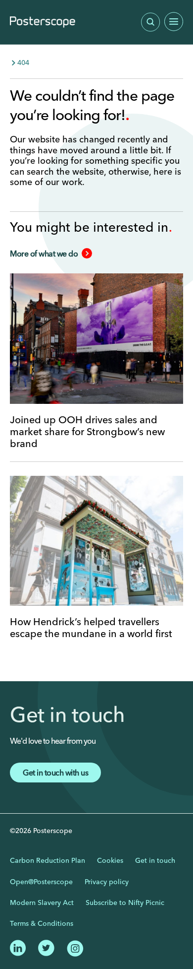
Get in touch (155, 860)
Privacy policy (107, 881)
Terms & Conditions (41, 923)
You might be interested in (91, 227)
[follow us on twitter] (46, 947)
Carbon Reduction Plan (47, 860)
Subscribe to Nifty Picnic (125, 902)
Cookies (110, 860)
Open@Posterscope (41, 881)
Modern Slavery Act (42, 902)
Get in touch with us (55, 772)
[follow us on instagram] (75, 947)
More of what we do (44, 253)
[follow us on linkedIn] (18, 947)
